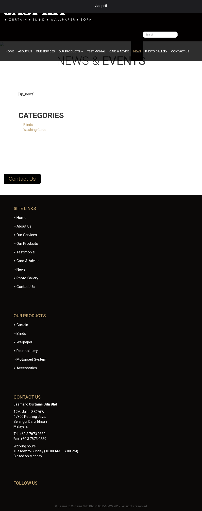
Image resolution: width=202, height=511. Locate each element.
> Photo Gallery (26, 278)
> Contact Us (24, 286)
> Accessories (25, 368)
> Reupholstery (26, 351)
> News (20, 269)
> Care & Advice (26, 261)
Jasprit (101, 5)
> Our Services (25, 235)
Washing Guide (34, 130)
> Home (20, 217)
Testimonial (96, 51)
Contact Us (180, 51)
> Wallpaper (23, 342)
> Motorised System (30, 359)
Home (10, 51)
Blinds (28, 125)
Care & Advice (119, 51)
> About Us (23, 226)
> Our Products (26, 243)
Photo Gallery (156, 51)
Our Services (45, 51)
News (137, 51)
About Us (25, 51)
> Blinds (20, 333)
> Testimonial (24, 252)
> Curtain (21, 325)
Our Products (70, 51)
